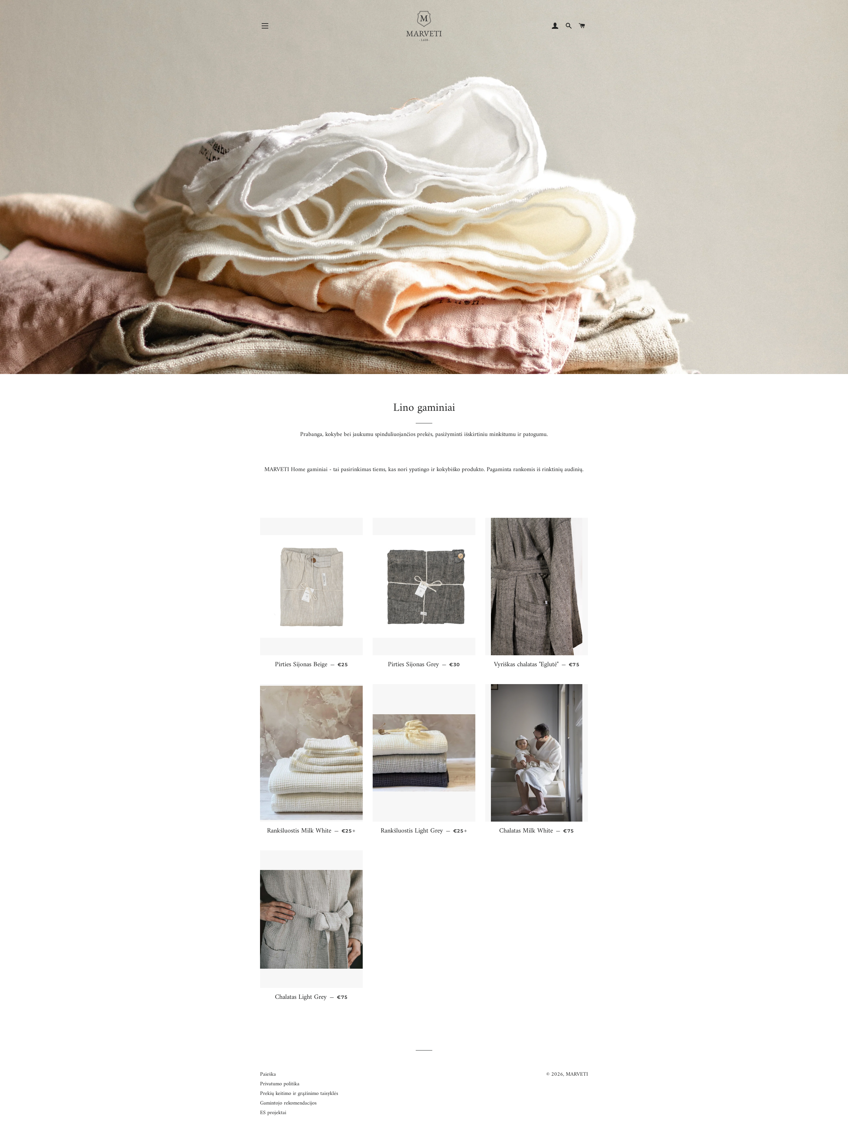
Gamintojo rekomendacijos (288, 1103)
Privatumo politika (279, 1084)
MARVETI (577, 1074)
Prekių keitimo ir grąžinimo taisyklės (299, 1093)
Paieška (268, 1074)
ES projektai (273, 1112)
